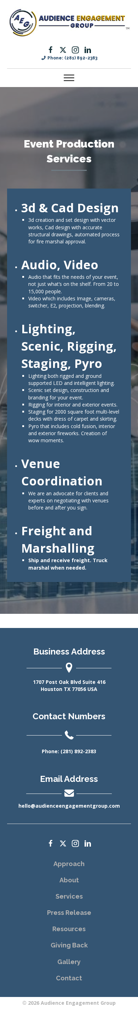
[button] (50, 50)
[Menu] (69, 78)
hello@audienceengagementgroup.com (69, 805)
